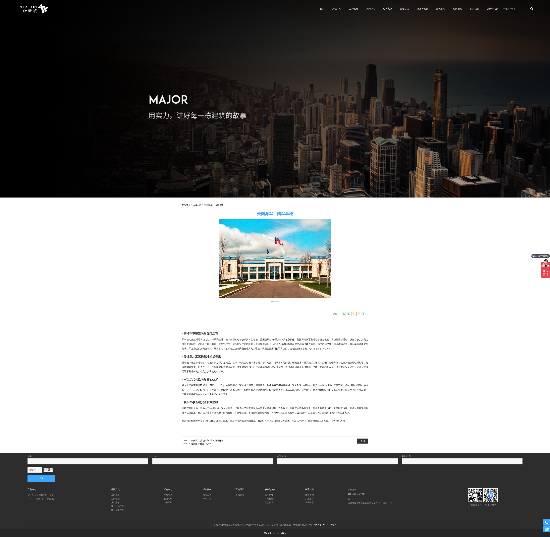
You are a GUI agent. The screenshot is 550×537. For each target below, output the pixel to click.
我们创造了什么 (118, 510)
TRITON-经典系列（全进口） (41, 498)
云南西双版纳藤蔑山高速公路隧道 (207, 440)
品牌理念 (115, 498)
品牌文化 (353, 8)
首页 (322, 8)
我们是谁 (115, 502)
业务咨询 (309, 494)
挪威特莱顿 (492, 8)
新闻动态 (168, 494)
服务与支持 (422, 8)
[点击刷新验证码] (48, 470)
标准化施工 (270, 498)
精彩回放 (168, 502)
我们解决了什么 (118, 506)
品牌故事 (115, 494)
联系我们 (474, 8)
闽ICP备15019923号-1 (325, 524)
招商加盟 (457, 8)
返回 (363, 441)
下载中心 (309, 502)
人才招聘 (309, 498)
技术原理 (269, 494)
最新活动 (168, 498)
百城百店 (404, 8)
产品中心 (336, 8)
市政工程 (197, 204)
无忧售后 (440, 8)
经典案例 (387, 8)
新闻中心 (370, 8)
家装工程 (207, 494)
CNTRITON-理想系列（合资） (42, 494)
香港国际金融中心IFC (201, 443)
